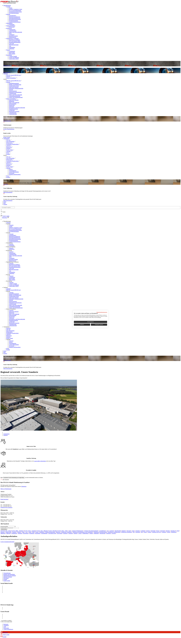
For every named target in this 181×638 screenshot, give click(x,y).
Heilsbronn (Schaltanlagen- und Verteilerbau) (82, 532)
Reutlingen (31, 533)
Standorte (5, 435)
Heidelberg (41, 532)
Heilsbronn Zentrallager (126, 532)
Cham (132, 530)
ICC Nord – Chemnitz (30, 530)
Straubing (70, 533)
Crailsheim (142, 530)
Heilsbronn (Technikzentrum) (100, 532)
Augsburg (111, 530)
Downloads (6, 578)
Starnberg (65, 533)
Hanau (36, 532)
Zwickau (113, 533)
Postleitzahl (3, 527)
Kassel (145, 532)
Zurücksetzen (4, 529)
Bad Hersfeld (118, 530)
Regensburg (25, 533)
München (8, 533)
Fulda (23, 532)
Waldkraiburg (85, 533)
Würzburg (108, 533)
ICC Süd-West (53, 530)
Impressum (5, 624)
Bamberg (123, 530)
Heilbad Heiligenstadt (50, 532)
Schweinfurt (59, 533)
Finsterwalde (8, 532)
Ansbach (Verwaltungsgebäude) (91, 530)
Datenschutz (6, 628)
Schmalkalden (44, 533)
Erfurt (177, 530)
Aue (107, 530)
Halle (33, 532)
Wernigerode (102, 533)
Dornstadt (162, 530)
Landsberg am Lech (156, 532)
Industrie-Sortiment (7, 576)
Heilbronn (58, 532)
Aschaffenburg (102, 530)
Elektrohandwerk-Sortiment (9, 575)
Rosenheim (37, 533)
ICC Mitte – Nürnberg (17, 530)
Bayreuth (128, 530)
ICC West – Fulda (63, 530)
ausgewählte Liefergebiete (40, 461)
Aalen (69, 530)
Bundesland (3, 526)
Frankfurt (14, 532)
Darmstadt (152, 530)
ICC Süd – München (42, 530)
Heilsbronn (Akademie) (66, 532)
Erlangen (3, 532)
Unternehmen (6, 433)
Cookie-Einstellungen (8, 629)
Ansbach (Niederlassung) (77, 530)
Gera (26, 532)
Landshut (163, 532)
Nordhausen (14, 533)
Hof (134, 532)
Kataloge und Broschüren (9, 574)
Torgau (80, 533)
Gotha (29, 532)
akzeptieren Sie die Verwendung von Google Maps (14, 477)
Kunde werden (6, 580)
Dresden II (173, 530)
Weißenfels (96, 533)
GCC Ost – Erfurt (6, 530)
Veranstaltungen (7, 573)
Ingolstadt (137, 532)
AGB (4, 626)
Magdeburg (173, 532)
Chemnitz (137, 530)
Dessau (157, 530)
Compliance (6, 625)
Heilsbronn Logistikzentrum (114, 532)
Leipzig (168, 532)
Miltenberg (3, 533)
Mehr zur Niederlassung (6, 488)
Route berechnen (4, 499)
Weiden (91, 533)
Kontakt (5, 579)
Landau (149, 532)
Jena (142, 532)
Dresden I (167, 530)
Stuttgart (75, 533)
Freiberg (19, 532)
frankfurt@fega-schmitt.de (6, 507)
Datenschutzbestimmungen (102, 312)
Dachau (148, 530)
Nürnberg (20, 533)
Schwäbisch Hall (52, 533)
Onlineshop (23, 486)
